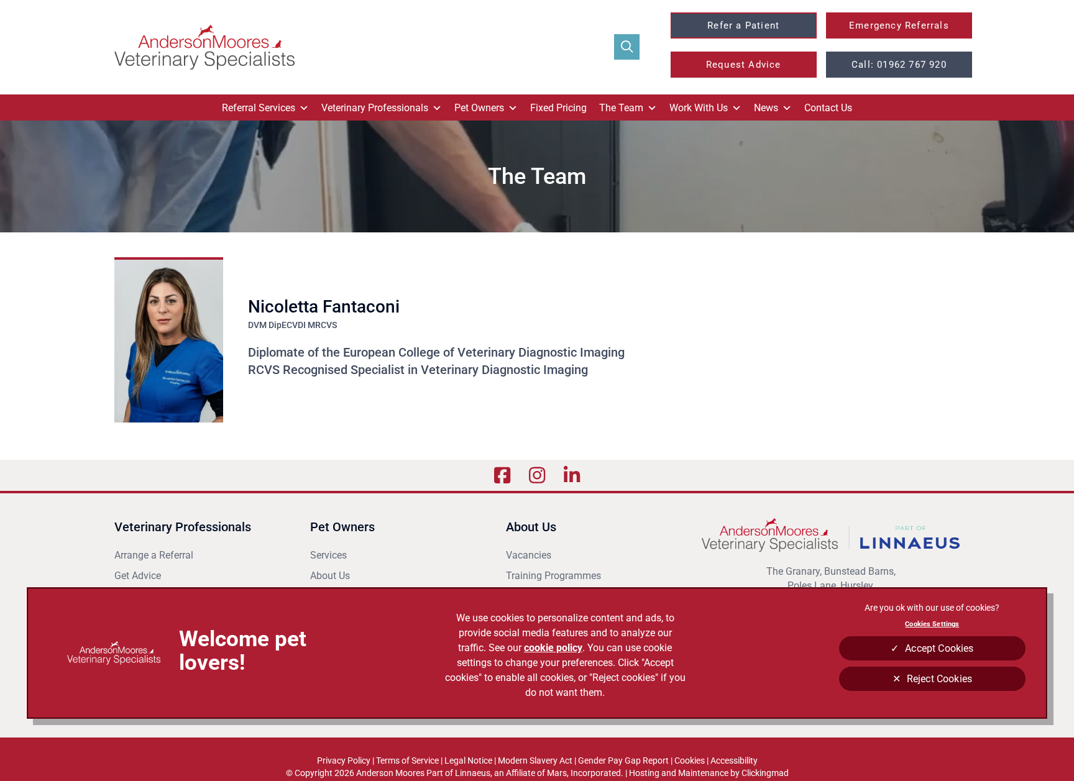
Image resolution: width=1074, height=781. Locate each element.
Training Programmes (553, 576)
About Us (330, 576)
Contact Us (828, 108)
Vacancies (528, 555)
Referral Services (258, 108)
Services (328, 555)
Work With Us (698, 108)
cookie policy (553, 648)
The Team (621, 108)
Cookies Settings (932, 623)
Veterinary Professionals (374, 108)
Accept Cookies (939, 648)
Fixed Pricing (558, 108)
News (766, 108)
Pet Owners (479, 108)
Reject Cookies (939, 679)
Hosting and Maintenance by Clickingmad (709, 773)
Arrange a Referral (155, 555)
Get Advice (137, 576)
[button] (627, 47)
